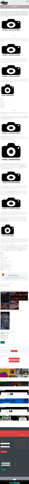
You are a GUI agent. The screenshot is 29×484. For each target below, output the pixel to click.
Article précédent (3, 288)
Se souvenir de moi (3, 448)
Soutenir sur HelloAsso (14, 358)
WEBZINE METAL (16, 275)
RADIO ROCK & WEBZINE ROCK (20, 440)
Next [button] (28, 373)
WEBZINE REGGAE (4, 407)
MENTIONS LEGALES (12, 432)
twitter (19, 435)
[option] (14, 301)
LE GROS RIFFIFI (1, 369)
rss (25, 435)
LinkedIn (6, 286)
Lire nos (3, 339)
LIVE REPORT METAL (10, 275)
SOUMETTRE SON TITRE (4, 432)
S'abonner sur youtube (14, 361)
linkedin (23, 435)
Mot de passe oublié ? (4, 454)
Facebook (4, 286)
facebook (21, 435)
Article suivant (25, 288)
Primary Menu (27, 1)
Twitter (1, 286)
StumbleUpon (8, 286)
